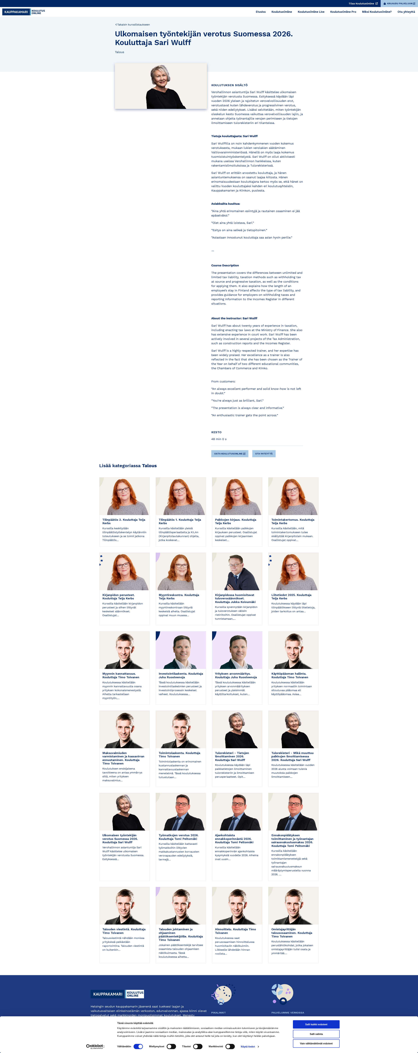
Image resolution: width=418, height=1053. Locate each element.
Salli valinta (316, 1034)
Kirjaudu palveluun (399, 3)
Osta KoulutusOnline (228, 453)
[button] (230, 452)
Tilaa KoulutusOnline (362, 3)
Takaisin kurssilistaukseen (133, 24)
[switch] (171, 1046)
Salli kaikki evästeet (316, 1024)
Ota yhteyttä (264, 453)
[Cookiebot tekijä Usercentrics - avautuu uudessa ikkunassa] (95, 1046)
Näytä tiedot (248, 1046)
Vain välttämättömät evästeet (316, 1043)
